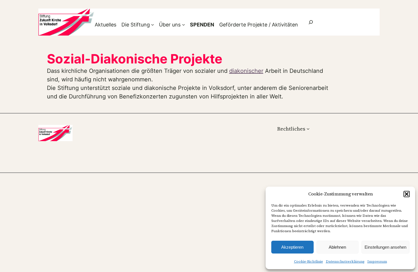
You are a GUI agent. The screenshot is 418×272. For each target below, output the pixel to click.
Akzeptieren (292, 247)
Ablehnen (337, 247)
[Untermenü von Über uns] (183, 24)
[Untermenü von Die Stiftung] (152, 24)
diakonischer (246, 70)
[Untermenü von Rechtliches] (308, 128)
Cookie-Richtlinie (308, 261)
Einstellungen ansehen (385, 247)
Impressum (377, 261)
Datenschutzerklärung (345, 261)
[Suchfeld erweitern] (311, 22)
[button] (406, 194)
